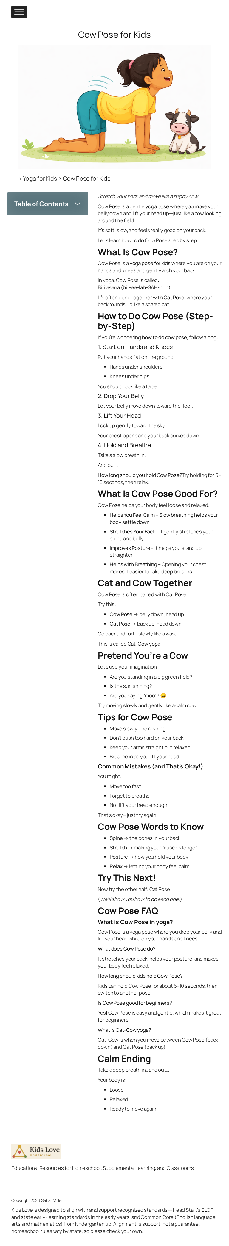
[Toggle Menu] (19, 12)
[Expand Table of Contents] (77, 203)
